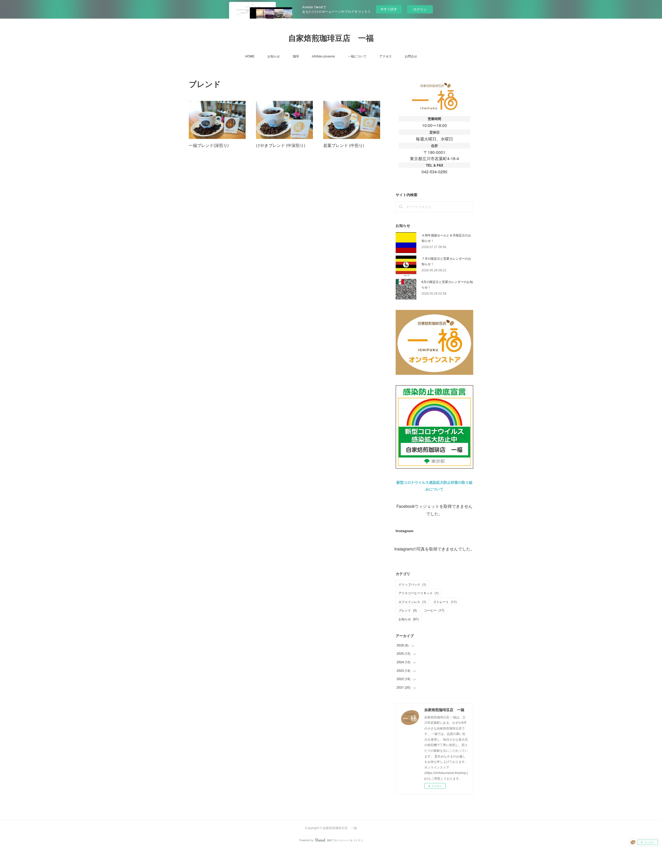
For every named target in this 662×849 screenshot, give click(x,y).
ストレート (445, 601)
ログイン (420, 9)
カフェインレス (412, 601)
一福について (357, 56)
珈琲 (296, 56)
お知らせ (273, 56)
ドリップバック (412, 584)
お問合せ (411, 56)
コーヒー (434, 610)
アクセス (385, 56)
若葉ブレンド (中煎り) (343, 145)
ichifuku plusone (323, 56)
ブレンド (407, 610)
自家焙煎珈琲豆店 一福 (331, 38)
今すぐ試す (388, 8)
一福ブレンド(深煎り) (209, 145)
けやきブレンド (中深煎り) (280, 145)
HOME (249, 56)
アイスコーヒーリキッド (418, 593)
